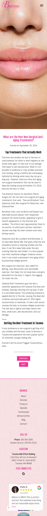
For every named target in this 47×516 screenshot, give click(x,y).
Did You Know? (17, 343)
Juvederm (23, 238)
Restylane (35, 238)
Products (24, 404)
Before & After (23, 416)
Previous (23, 358)
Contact (23, 423)
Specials (23, 408)
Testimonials (23, 412)
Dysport (36, 211)
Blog (23, 419)
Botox (26, 211)
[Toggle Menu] (41, 5)
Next (23, 364)
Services (23, 400)
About (23, 396)
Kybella (35, 269)
